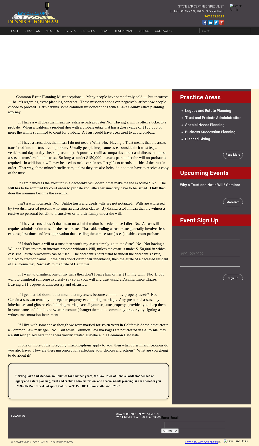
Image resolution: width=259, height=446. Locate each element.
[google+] (44, 415)
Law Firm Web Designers (201, 442)
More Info (233, 202)
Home (15, 30)
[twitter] (37, 415)
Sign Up (233, 278)
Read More (233, 154)
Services (52, 30)
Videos (144, 30)
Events (70, 30)
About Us (32, 30)
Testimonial (124, 30)
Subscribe (170, 431)
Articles (88, 30)
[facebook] (30, 415)
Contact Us (164, 30)
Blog (104, 30)
